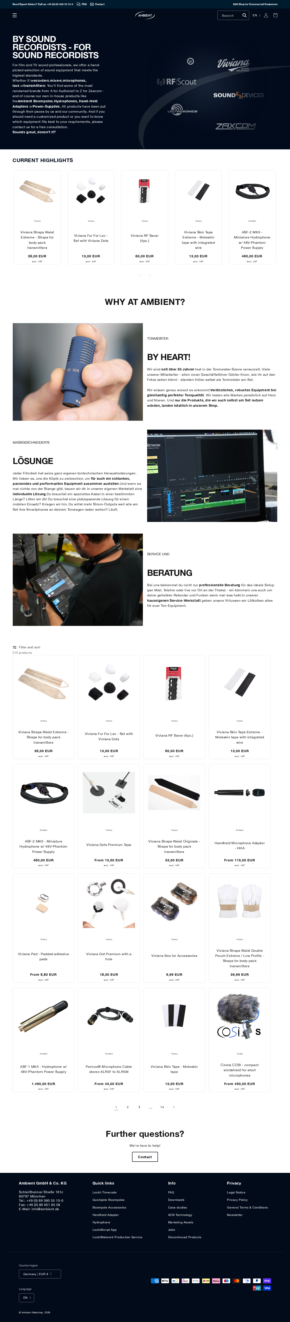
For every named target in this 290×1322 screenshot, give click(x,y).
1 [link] (116, 1107)
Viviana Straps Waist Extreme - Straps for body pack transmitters (37, 240)
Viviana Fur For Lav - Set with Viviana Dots (90, 238)
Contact (145, 1157)
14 (162, 1107)
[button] (14, 15)
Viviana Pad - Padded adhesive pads (43, 956)
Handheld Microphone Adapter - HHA (240, 845)
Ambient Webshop (32, 1312)
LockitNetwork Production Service (117, 1237)
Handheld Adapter (106, 1215)
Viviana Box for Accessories (174, 956)
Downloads (176, 1199)
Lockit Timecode (105, 1192)
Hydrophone (101, 1222)
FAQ (171, 1192)
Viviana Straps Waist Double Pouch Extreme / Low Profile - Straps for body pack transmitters (239, 958)
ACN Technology (180, 1215)
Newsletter (235, 1215)
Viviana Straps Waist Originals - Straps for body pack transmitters (174, 846)
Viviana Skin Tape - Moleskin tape (174, 1069)
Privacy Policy (237, 1199)
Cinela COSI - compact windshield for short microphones (240, 1070)
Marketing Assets (180, 1222)
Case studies (177, 1207)
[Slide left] (140, 275)
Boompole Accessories (109, 1207)
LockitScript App (105, 1229)
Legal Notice (236, 1192)
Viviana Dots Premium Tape (108, 845)
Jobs (171, 1229)
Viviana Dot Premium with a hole (109, 956)
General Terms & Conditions (247, 1207)
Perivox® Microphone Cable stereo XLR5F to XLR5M (109, 1069)
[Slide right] (149, 275)
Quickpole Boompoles (109, 1199)
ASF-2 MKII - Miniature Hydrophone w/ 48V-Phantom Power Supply (252, 240)
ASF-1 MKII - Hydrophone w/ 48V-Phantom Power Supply (43, 1069)
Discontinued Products (184, 1237)
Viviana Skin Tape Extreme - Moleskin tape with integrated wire (198, 240)
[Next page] (173, 1107)
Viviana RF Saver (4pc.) (145, 238)
